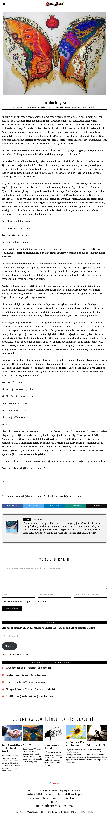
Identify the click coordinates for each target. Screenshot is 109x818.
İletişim (90, 812)
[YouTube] (54, 783)
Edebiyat (42, 107)
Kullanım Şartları (71, 812)
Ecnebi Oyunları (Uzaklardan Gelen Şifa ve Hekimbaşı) (29, 696)
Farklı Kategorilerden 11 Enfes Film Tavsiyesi (25, 682)
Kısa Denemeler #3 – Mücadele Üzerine (75, 743)
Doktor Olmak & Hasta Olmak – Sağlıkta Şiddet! (12, 748)
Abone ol (9, 646)
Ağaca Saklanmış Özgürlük (51, 746)
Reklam (82, 812)
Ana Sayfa (19, 812)
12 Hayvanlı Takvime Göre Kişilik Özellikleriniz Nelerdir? (30, 689)
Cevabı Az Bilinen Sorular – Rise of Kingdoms (26, 675)
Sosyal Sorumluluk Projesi (35, 812)
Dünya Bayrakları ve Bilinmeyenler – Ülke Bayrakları (29, 667)
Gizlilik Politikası (55, 812)
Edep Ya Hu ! (28, 744)
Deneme (32, 107)
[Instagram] (50, 783)
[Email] (58, 783)
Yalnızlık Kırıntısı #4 (96, 745)
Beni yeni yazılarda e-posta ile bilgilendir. (26, 601)
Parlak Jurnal (41, 805)
